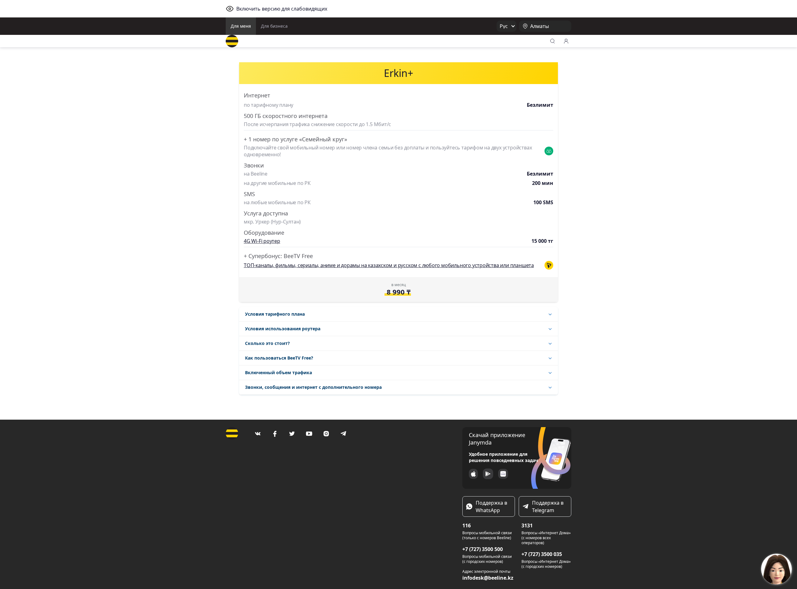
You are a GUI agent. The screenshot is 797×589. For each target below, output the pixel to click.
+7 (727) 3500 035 (541, 554)
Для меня (241, 26)
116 (466, 525)
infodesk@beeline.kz (487, 577)
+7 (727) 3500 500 (482, 549)
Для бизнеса (274, 26)
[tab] (398, 314)
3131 (527, 525)
